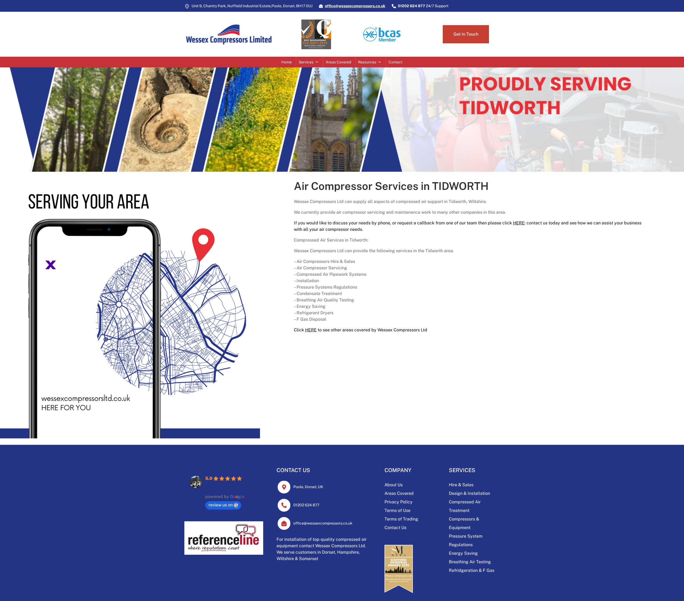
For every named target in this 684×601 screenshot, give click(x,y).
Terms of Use (397, 510)
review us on (220, 504)
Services (306, 62)
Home (286, 62)
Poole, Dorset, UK (308, 487)
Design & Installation (469, 493)
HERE (518, 222)
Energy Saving (463, 553)
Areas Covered (338, 62)
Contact (395, 62)
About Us (393, 484)
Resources (367, 62)
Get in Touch (465, 34)
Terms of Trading (401, 519)
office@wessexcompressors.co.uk (322, 523)
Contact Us (395, 527)
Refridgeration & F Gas (471, 570)
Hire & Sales (461, 484)
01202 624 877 (306, 505)
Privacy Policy (398, 501)
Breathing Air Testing (470, 561)
